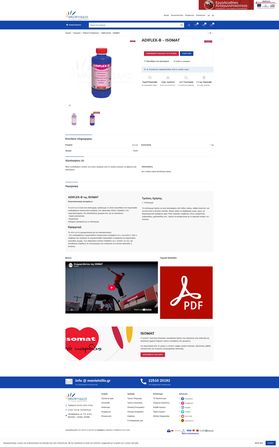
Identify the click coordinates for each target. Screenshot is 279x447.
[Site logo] (76, 15)
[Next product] (212, 33)
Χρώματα (76, 33)
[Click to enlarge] (69, 105)
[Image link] (76, 397)
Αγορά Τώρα (186, 53)
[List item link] (113, 398)
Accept (271, 443)
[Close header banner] (276, 5)
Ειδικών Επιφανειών (91, 33)
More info (259, 443)
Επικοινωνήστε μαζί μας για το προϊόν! (161, 53)
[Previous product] (208, 33)
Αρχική (68, 33)
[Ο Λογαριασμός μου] (189, 25)
